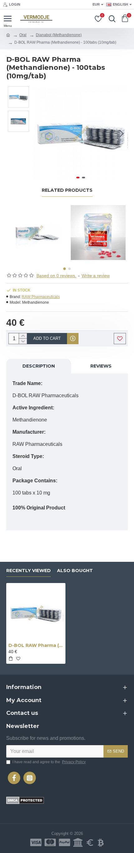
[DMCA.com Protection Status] (25, 800)
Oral (22, 35)
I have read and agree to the (49, 762)
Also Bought (75, 570)
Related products (67, 190)
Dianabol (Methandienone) (59, 35)
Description (38, 366)
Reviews (101, 366)
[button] (40, 133)
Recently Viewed (28, 570)
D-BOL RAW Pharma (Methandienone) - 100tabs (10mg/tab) (35, 645)
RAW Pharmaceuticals (41, 297)
